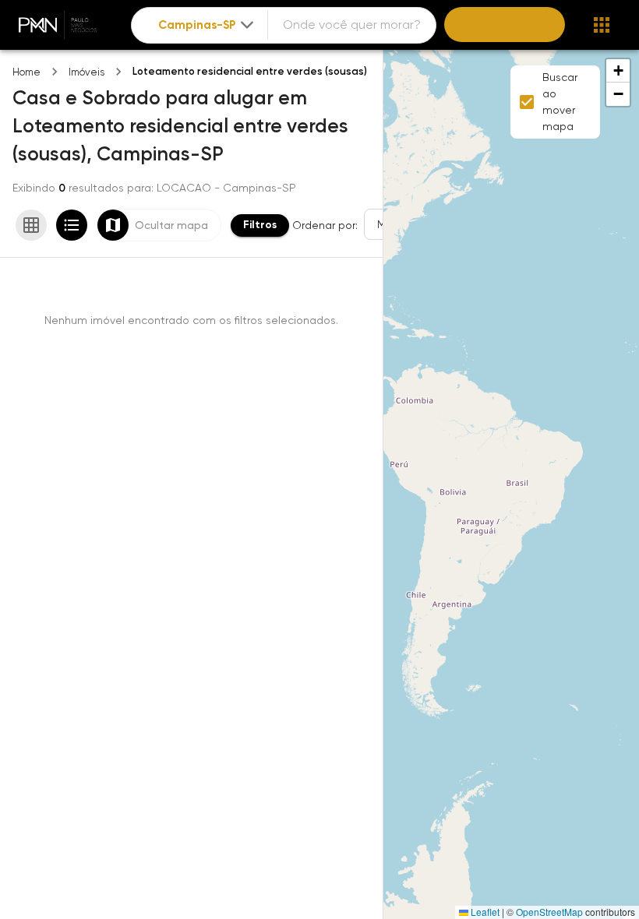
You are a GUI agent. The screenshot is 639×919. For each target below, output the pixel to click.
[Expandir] (247, 25)
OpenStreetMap (549, 911)
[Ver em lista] (71, 225)
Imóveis (86, 72)
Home (26, 72)
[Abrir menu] (601, 25)
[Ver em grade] (31, 225)
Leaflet (484, 911)
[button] (618, 71)
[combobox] (207, 25)
